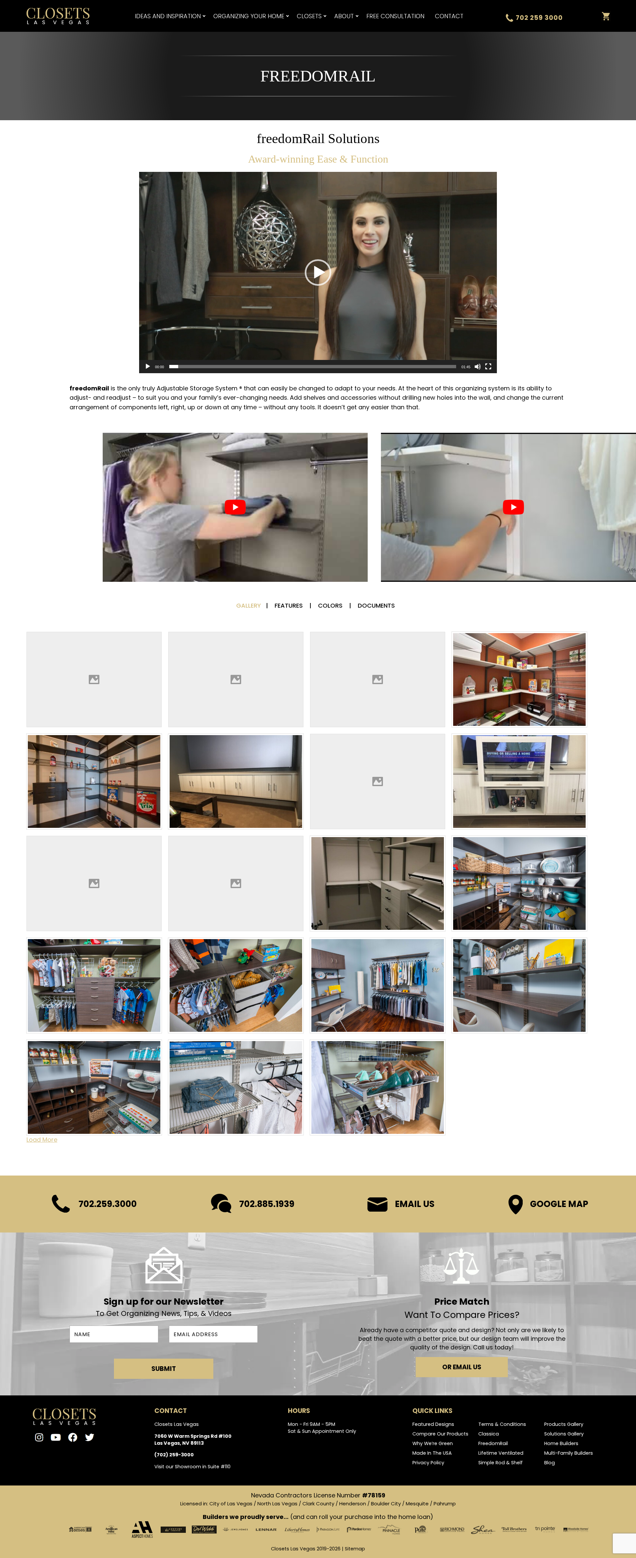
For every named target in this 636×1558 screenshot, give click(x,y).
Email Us (415, 1204)
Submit (163, 1368)
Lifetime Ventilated (500, 1453)
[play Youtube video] (235, 507)
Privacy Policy (428, 1462)
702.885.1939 (266, 1204)
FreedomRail (493, 1443)
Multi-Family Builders (568, 1453)
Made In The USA (432, 1453)
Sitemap (355, 1548)
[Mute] (477, 366)
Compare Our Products (440, 1434)
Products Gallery (563, 1424)
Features (289, 605)
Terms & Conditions (502, 1424)
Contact (449, 16)
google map (559, 1204)
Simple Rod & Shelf (500, 1462)
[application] (318, 272)
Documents (376, 605)
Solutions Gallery (564, 1434)
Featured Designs (433, 1424)
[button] (318, 272)
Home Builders (561, 1443)
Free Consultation (395, 16)
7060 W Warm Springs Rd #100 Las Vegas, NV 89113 (193, 1439)
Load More (41, 1139)
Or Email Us (461, 1367)
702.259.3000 (108, 1204)
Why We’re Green (432, 1443)
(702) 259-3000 (174, 1454)
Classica (488, 1434)
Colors (331, 605)
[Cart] (606, 16)
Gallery (248, 605)
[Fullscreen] (488, 366)
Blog (549, 1462)
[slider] (312, 366)
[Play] (147, 366)
